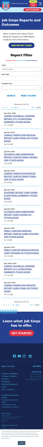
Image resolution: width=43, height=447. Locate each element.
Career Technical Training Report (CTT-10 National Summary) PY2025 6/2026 (19, 119)
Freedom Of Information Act (9, 418)
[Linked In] (30, 356)
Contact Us (37, 372)
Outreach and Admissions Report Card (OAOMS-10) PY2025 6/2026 (19, 214)
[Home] (6, 5)
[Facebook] (14, 356)
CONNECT (33, 1)
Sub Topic (5, 74)
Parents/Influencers (10, 384)
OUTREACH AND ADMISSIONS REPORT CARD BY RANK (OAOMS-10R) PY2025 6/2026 (21, 157)
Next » (16, 107)
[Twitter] (27, 356)
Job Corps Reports (6, 415)
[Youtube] (19, 356)
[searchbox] (3, 87)
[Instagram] (24, 356)
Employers (6, 381)
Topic (4, 65)
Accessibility (5, 420)
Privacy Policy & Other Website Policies (12, 417)
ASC (33, 107)
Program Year (7, 83)
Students (5, 379)
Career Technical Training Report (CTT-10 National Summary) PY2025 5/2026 (19, 269)
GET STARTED (8, 389)
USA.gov (4, 427)
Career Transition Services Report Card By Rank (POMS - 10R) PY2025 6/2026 (20, 176)
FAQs (4, 387)
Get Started (32, 10)
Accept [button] (22, 443)
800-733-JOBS (36, 374)
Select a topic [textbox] (8, 69)
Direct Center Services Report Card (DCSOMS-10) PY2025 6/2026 (21, 251)
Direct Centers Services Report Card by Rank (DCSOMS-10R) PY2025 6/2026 (21, 234)
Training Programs (9, 376)
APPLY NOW (33, 4)
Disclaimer (4, 421)
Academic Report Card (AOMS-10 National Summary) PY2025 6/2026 (21, 195)
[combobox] (21, 69)
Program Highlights (10, 373)
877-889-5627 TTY (34, 379)
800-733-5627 (36, 377)
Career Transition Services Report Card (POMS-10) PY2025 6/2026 (21, 138)
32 (12, 107)
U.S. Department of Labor (8, 428)
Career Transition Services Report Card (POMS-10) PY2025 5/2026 (21, 288)
